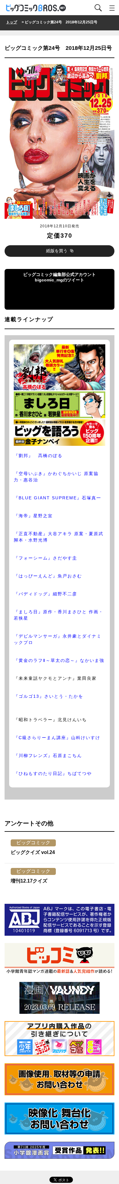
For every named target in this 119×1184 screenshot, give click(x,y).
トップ (11, 22)
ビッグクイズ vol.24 (33, 852)
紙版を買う (57, 250)
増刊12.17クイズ (29, 880)
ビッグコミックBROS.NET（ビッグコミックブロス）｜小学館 (36, 8)
